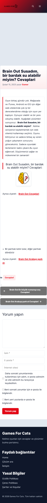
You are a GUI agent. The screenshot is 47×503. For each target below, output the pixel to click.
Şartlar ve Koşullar (11, 487)
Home (5, 457)
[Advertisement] (23, 38)
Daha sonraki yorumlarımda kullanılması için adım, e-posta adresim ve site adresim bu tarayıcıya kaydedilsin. (24, 378)
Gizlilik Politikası (10, 478)
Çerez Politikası (10, 483)
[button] (32, 6)
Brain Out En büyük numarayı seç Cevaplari (25, 290)
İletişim (5, 466)
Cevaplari (9, 277)
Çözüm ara (7, 461)
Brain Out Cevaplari (29, 194)
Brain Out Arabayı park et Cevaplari (22, 301)
